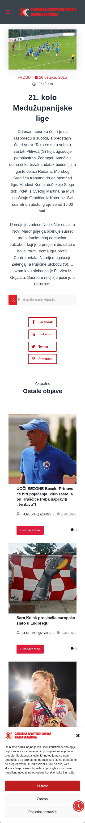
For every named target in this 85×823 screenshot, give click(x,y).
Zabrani (42, 799)
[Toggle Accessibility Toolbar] (78, 806)
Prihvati (42, 786)
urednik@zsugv (37, 514)
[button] (78, 735)
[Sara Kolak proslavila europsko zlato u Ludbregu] (42, 578)
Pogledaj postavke (42, 812)
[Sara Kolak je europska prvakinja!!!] (42, 697)
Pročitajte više (30, 530)
